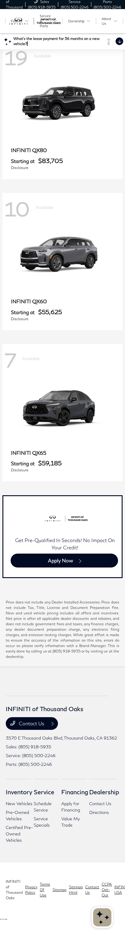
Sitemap (59, 889)
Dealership (104, 791)
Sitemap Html (76, 890)
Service (44, 791)
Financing (74, 791)
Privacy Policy (31, 890)
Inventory (19, 791)
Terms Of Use (45, 889)
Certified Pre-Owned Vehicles (19, 834)
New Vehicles (19, 803)
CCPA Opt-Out (107, 889)
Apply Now (60, 560)
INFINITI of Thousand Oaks (14, 889)
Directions (99, 812)
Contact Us (32, 723)
